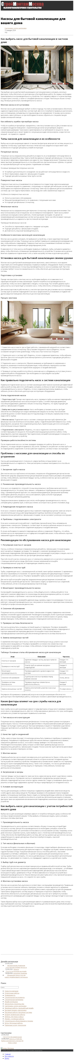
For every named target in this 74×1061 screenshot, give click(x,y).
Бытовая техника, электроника (15, 1010)
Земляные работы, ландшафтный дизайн (19, 1008)
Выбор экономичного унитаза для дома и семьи (12, 1042)
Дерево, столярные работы (14, 1019)
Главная (8, 1054)
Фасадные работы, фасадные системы (18, 1012)
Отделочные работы (12, 993)
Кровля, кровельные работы (15, 1014)
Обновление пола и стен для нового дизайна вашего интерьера (16, 976)
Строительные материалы (14, 999)
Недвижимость (10, 995)
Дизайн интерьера (11, 1002)
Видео (7, 41)
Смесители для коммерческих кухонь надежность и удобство (12, 1038)
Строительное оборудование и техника (19, 1021)
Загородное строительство (14, 1004)
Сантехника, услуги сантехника (15, 28)
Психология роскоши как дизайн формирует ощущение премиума (16, 972)
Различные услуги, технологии (15, 1025)
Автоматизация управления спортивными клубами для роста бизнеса (16, 967)
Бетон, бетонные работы (14, 1023)
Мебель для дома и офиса (14, 1017)
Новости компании (11, 991)
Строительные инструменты (15, 997)
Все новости (9, 32)
